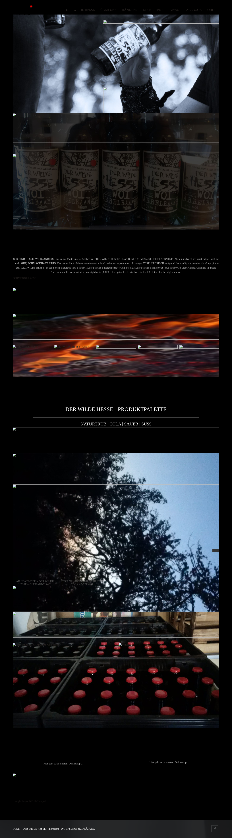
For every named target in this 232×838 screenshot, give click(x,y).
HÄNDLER (129, 10)
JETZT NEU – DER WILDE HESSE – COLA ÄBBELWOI (82, 583)
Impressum (53, 828)
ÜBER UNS (108, 10)
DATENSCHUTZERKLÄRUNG (78, 828)
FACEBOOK (193, 10)
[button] (217, 550)
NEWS (174, 10)
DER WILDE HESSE (80, 10)
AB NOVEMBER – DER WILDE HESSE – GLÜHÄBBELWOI (35, 583)
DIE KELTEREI (153, 10)
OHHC (212, 10)
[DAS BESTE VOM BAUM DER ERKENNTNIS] (22, 9)
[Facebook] (215, 828)
